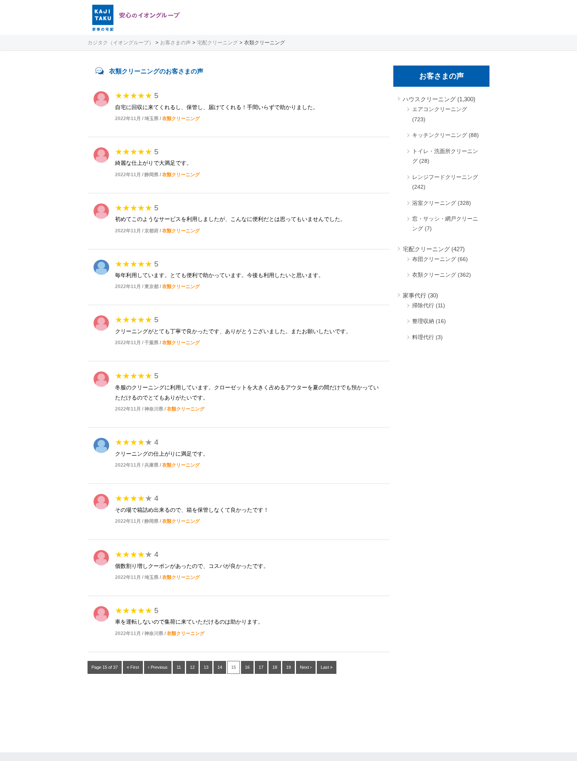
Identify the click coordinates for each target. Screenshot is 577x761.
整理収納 (423, 321)
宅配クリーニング (426, 249)
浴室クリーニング (434, 203)
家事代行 (414, 295)
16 (247, 667)
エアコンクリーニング (439, 109)
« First (133, 667)
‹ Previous (158, 667)
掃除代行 (423, 305)
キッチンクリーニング (439, 135)
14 (219, 667)
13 (206, 667)
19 (288, 667)
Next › (306, 667)
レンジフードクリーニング (445, 177)
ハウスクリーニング (429, 99)
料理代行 (423, 337)
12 (192, 667)
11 (179, 667)
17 (261, 667)
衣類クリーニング (181, 118)
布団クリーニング (434, 259)
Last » (326, 667)
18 (274, 667)
